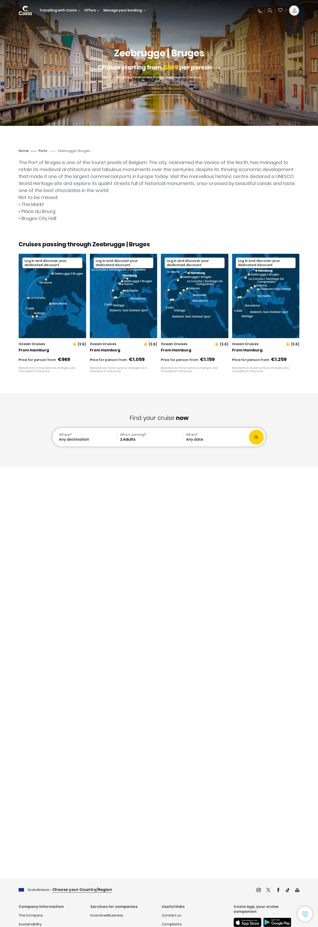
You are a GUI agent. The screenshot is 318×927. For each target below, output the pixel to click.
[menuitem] (84, 437)
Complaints (172, 924)
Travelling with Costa (58, 10)
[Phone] (259, 10)
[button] (280, 10)
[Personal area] (294, 10)
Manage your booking (122, 10)
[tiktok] (288, 890)
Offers (90, 10)
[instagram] (259, 890)
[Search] (270, 10)
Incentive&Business (106, 915)
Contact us (171, 915)
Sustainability (30, 924)
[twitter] (268, 890)
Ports (43, 150)
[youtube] (297, 890)
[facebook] (278, 890)
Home (24, 150)
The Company (31, 915)
